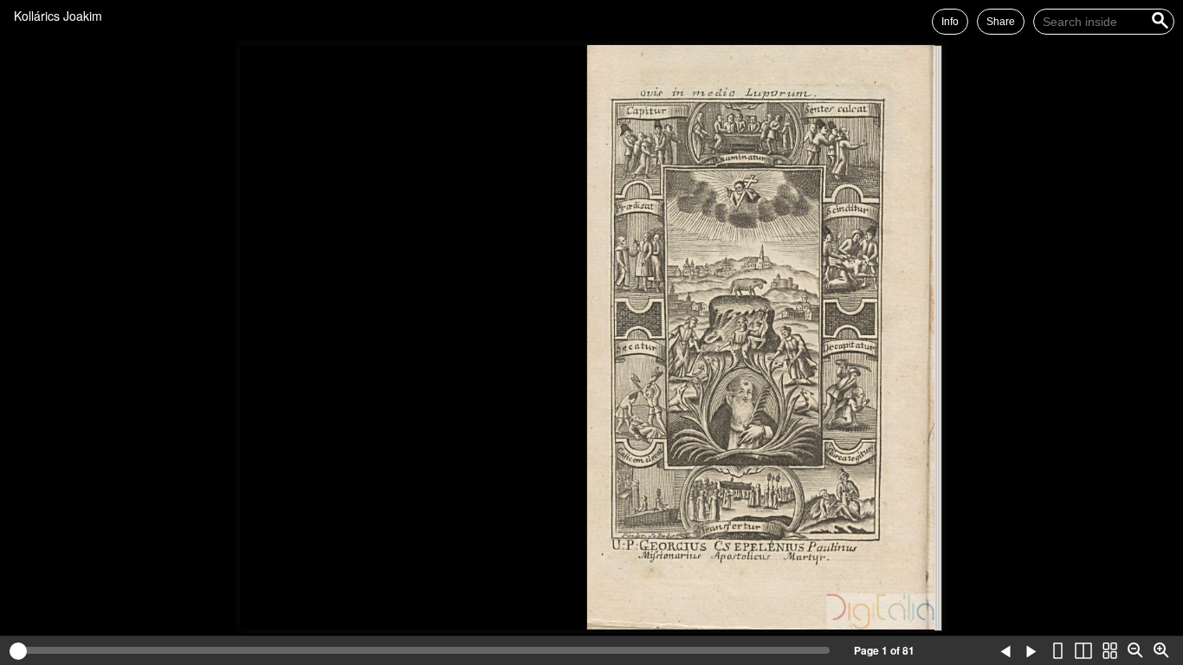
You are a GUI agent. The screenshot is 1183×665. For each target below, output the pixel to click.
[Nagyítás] (1161, 651)
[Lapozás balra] (1005, 651)
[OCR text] (979, 651)
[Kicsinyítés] (1135, 651)
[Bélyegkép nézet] (1109, 651)
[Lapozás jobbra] (1031, 651)
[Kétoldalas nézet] (1083, 651)
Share (1000, 22)
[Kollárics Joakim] (113, 15)
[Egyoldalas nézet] (1057, 651)
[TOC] (953, 651)
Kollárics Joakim (58, 15)
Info (950, 22)
